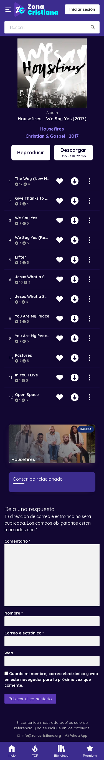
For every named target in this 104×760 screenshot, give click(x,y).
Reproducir (30, 152)
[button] (53, 721)
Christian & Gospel (45, 136)
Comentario (17, 541)
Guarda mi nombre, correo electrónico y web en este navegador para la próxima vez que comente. (51, 679)
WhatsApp (78, 735)
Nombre (13, 613)
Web (8, 652)
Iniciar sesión (82, 9)
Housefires (52, 129)
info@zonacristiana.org (41, 735)
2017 (74, 136)
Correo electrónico (24, 633)
